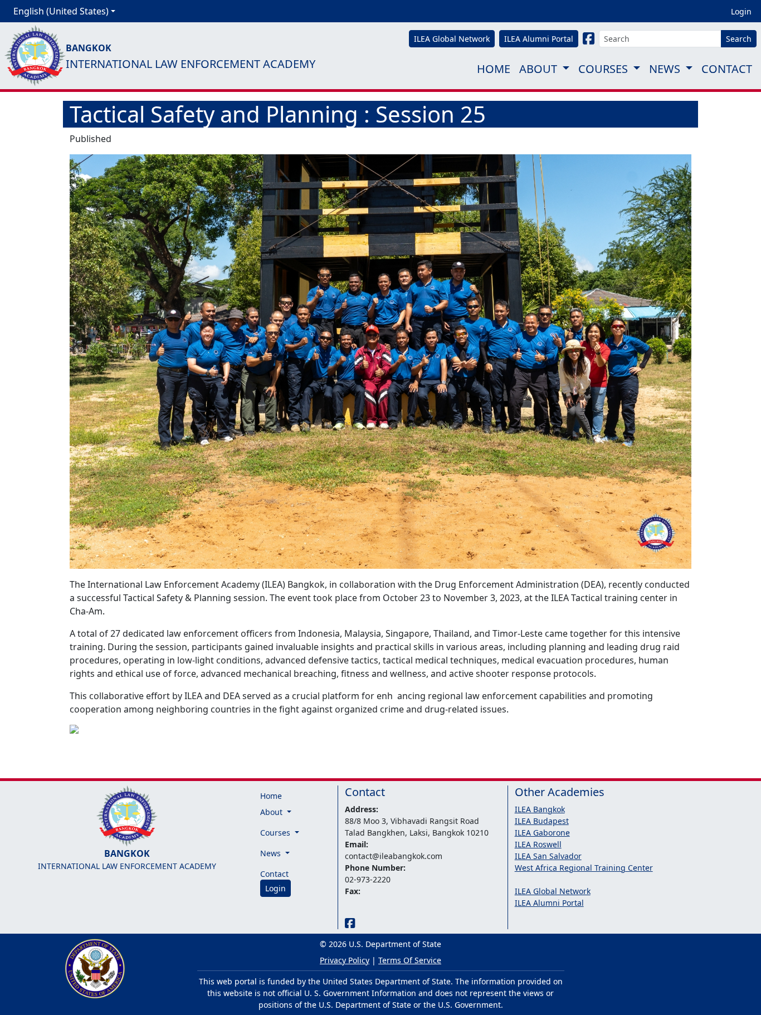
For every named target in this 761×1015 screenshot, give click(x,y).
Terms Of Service (409, 960)
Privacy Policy (344, 960)
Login (741, 11)
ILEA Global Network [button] (452, 38)
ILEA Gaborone (542, 832)
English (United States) (61, 11)
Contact (726, 68)
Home (493, 68)
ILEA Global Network (553, 891)
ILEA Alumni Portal (549, 902)
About (538, 68)
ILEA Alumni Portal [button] (538, 38)
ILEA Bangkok (540, 809)
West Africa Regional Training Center (584, 867)
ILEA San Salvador (548, 856)
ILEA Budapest (542, 821)
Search (739, 38)
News (664, 68)
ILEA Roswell (538, 844)
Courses (603, 68)
